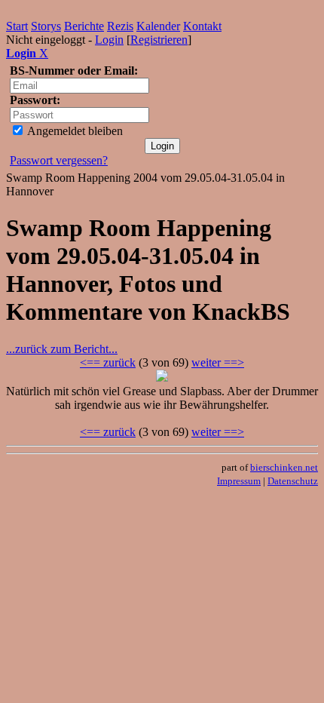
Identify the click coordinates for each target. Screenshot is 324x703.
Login (109, 39)
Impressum (239, 481)
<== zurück (108, 362)
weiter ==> (217, 362)
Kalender (158, 26)
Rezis (120, 26)
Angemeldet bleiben (74, 130)
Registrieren (159, 39)
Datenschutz (292, 481)
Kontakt (202, 26)
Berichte (84, 26)
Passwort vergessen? (59, 160)
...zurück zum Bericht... (62, 348)
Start (17, 26)
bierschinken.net (284, 467)
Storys (46, 26)
